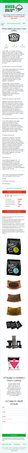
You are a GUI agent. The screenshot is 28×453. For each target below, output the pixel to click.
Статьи (24, 444)
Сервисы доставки (6, 444)
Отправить (14, 435)
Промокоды (17, 444)
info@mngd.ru (14, 450)
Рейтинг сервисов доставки (13, 23)
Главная (3, 23)
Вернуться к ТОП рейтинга (14, 188)
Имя (3, 407)
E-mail (3, 412)
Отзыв (3, 421)
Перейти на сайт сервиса (14, 192)
